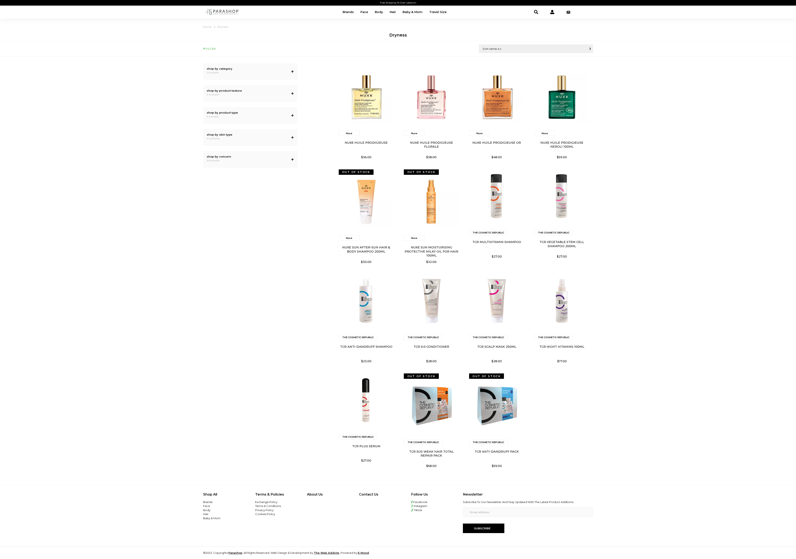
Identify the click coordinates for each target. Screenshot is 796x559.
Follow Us (419, 494)
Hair (393, 12)
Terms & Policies (269, 494)
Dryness (222, 26)
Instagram (420, 506)
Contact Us (368, 494)
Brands (348, 12)
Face (364, 12)
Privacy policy (264, 510)
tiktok (417, 510)
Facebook (420, 502)
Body (379, 12)
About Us (315, 494)
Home (207, 26)
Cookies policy (265, 514)
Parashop (235, 552)
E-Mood (363, 552)
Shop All (210, 494)
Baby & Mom (412, 12)
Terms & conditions (268, 506)
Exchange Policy (266, 502)
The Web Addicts (326, 552)
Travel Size (438, 12)
